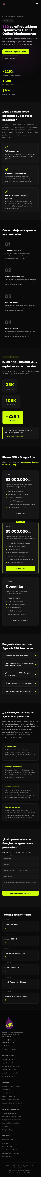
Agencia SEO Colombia (9, 1069)
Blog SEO (5, 1143)
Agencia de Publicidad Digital (11, 1086)
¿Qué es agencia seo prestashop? (17, 655)
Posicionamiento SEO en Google (12, 1103)
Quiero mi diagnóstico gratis (15, 52)
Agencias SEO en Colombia (10, 1153)
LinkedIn (5, 1049)
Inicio (4, 16)
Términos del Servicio (28, 1173)
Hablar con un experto (20, 620)
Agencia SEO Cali (7, 1063)
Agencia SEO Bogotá (8, 1059)
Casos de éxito (7, 1146)
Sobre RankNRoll (7, 1139)
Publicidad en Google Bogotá (11, 1066)
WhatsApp (5, 1045)
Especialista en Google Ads (10, 1099)
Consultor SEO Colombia (10, 1093)
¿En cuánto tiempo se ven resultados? (18, 683)
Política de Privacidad (14, 1173)
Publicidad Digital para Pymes (11, 1123)
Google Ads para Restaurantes (11, 1120)
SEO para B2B (6, 1126)
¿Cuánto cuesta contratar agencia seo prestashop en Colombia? (19, 664)
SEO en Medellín (7, 1076)
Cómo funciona (10, 58)
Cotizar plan (20, 514)
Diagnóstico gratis (8, 1156)
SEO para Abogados (8, 1130)
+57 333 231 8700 (8, 1042)
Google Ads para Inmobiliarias (11, 1116)
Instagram (14, 1049)
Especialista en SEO (8, 1096)
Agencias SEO (6, 1089)
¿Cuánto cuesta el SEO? (9, 1150)
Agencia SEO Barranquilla (10, 1073)
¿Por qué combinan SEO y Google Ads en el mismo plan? (19, 674)
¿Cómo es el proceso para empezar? (18, 691)
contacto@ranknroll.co (9, 1040)
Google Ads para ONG (9, 1113)
